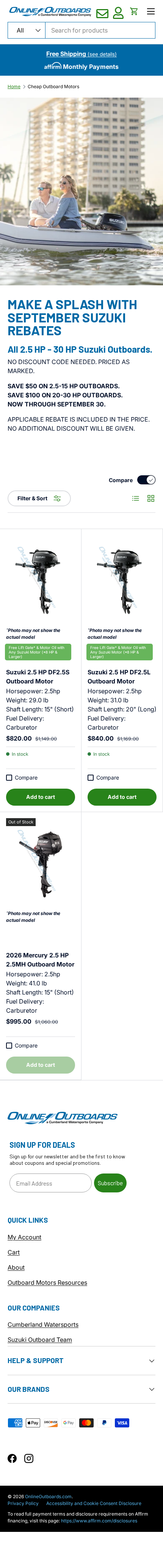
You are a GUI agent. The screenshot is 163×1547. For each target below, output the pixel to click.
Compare (121, 480)
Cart (14, 1252)
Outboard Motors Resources (47, 1282)
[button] (134, 11)
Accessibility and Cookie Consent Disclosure (93, 1503)
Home (14, 86)
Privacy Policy (23, 1503)
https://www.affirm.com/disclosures (99, 1521)
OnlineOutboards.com (48, 1496)
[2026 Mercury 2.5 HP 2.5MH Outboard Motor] (40, 864)
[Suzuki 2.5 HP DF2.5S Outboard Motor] (40, 581)
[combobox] (81, 30)
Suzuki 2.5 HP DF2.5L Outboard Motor (119, 672)
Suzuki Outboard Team (40, 1339)
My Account (24, 1237)
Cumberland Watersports (43, 1324)
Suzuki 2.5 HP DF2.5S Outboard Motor (37, 672)
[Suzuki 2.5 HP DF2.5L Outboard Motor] (122, 581)
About (16, 1267)
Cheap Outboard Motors (53, 86)
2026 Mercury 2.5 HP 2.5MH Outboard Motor (40, 959)
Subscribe (110, 1182)
